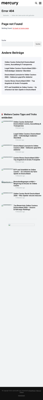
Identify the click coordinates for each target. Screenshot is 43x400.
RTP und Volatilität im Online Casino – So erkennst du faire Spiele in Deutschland (21, 88)
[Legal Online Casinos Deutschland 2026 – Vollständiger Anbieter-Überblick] (7, 143)
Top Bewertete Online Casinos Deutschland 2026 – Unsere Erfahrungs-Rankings (26, 207)
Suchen (38, 44)
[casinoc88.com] (10, 3)
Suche (4, 40)
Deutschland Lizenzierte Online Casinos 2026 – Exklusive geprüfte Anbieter (20, 76)
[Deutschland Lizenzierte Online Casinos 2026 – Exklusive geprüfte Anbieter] (8, 145)
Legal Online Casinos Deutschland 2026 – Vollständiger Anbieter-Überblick (21, 69)
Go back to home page (21, 28)
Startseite (6, 15)
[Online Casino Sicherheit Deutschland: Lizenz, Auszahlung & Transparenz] (8, 121)
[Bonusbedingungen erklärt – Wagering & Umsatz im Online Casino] (8, 182)
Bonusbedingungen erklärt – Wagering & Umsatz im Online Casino (25, 184)
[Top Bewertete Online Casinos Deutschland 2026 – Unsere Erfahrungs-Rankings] (8, 205)
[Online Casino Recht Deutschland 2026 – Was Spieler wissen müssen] (8, 193)
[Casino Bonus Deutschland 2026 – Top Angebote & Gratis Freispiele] (8, 157)
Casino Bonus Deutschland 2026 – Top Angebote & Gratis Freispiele (20, 82)
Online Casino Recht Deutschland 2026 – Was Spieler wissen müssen (27, 195)
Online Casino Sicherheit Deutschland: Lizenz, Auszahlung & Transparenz (20, 63)
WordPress (32, 390)
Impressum (21, 395)
